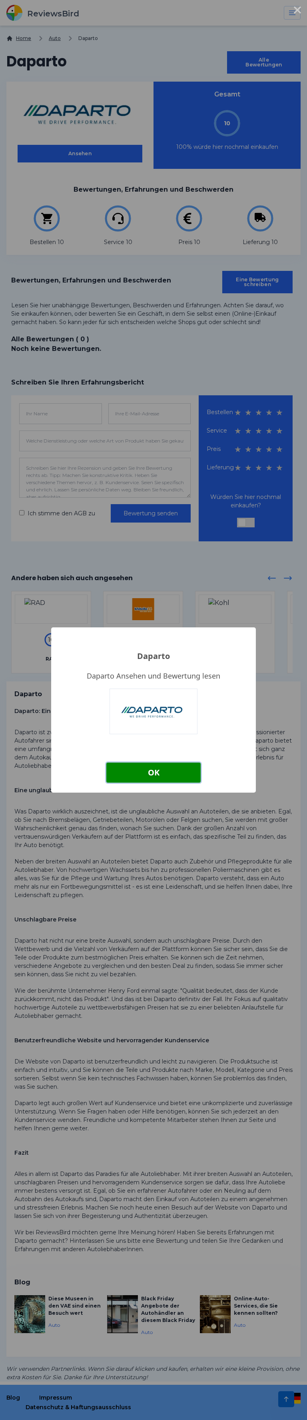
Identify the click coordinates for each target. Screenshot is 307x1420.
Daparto (153, 656)
